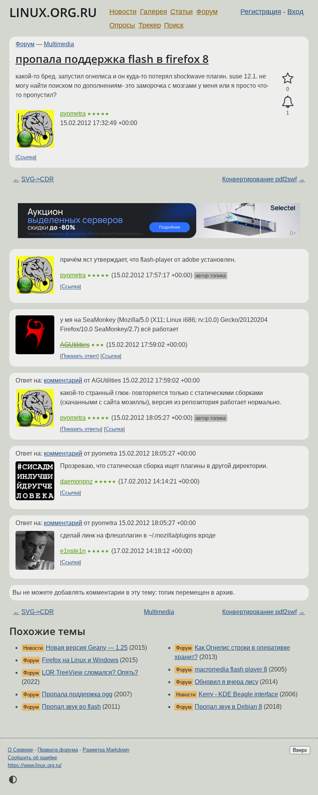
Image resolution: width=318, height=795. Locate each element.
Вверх (300, 750)
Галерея (153, 12)
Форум (207, 12)
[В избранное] (287, 78)
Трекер (149, 25)
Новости (123, 12)
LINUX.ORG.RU (53, 12)
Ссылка (26, 157)
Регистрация (260, 12)
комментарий (63, 380)
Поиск (173, 25)
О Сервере (20, 750)
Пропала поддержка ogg (77, 694)
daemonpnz (76, 481)
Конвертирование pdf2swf (259, 179)
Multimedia (59, 44)
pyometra (73, 113)
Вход (295, 12)
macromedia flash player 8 (231, 669)
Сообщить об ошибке (32, 757)
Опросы (122, 25)
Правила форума (58, 750)
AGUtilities (75, 344)
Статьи (181, 12)
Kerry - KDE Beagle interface (238, 694)
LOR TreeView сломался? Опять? (90, 672)
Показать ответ (79, 356)
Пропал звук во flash (71, 706)
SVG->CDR (37, 179)
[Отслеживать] (287, 102)
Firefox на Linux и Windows (80, 660)
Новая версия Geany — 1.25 (87, 647)
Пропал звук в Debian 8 (228, 706)
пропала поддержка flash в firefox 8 (112, 58)
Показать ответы (81, 429)
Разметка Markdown (106, 750)
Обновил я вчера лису (226, 681)
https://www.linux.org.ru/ (35, 765)
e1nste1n (73, 551)
